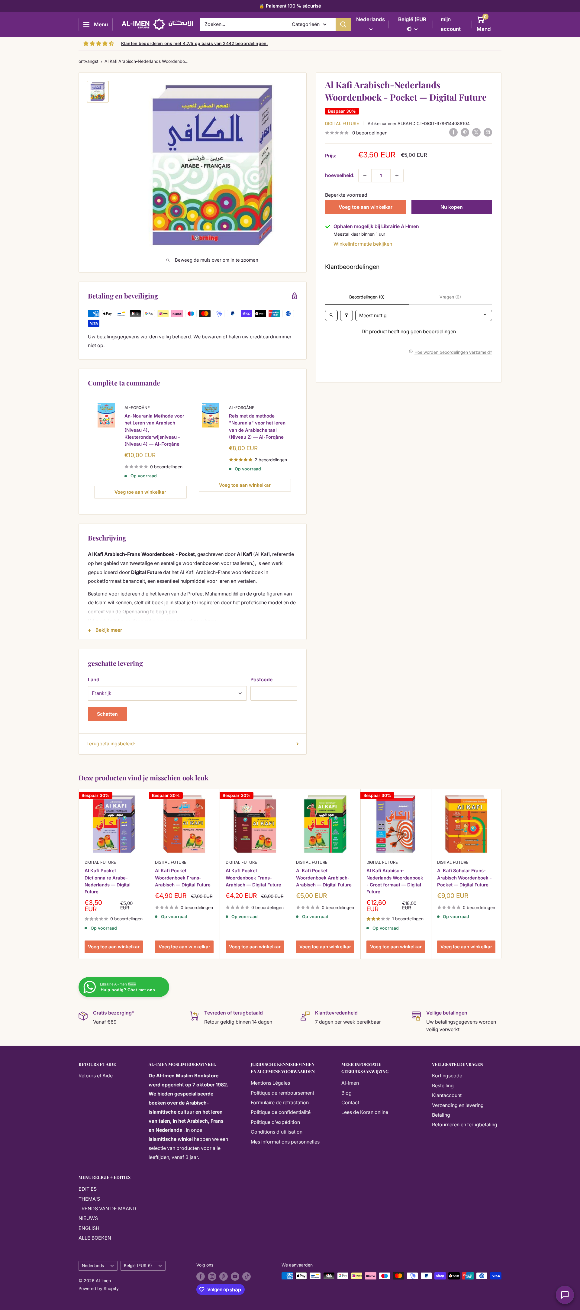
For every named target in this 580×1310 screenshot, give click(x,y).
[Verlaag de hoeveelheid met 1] (365, 175)
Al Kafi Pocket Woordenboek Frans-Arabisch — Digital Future (183, 878)
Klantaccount (447, 1095)
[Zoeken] (343, 24)
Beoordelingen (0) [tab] (367, 296)
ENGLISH (89, 1228)
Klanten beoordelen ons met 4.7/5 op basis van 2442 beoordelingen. (194, 43)
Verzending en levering (458, 1105)
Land (93, 679)
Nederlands (93, 1265)
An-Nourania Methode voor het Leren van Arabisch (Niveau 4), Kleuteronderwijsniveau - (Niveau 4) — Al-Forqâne (154, 430)
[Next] (501, 874)
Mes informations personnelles (285, 1142)
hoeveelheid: (340, 175)
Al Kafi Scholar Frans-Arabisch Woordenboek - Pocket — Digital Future (464, 878)
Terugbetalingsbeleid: (110, 744)
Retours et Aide (96, 1076)
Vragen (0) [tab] (450, 296)
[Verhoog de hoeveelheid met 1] (397, 175)
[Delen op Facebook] (453, 132)
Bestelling (443, 1086)
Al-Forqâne (137, 407)
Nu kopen (451, 207)
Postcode (261, 679)
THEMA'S (89, 1199)
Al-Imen (350, 1083)
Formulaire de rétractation (280, 1102)
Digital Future (342, 123)
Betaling (441, 1115)
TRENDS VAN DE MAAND (107, 1208)
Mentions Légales (270, 1083)
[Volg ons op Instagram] (212, 1276)
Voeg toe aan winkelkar (365, 207)
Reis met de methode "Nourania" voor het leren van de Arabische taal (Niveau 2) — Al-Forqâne (257, 426)
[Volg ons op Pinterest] (223, 1276)
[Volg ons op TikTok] (246, 1276)
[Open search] (331, 315)
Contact (350, 1102)
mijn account (451, 24)
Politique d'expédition (275, 1122)
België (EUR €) (138, 1265)
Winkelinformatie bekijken (363, 244)
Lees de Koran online (364, 1112)
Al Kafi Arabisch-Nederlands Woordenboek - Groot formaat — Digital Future (394, 881)
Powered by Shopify (99, 1288)
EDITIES (88, 1189)
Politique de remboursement (282, 1093)
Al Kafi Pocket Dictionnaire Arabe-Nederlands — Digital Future (107, 881)
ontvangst (88, 61)
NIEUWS (88, 1218)
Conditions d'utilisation (276, 1132)
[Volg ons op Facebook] (200, 1276)
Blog (346, 1093)
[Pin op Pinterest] (465, 132)
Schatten (107, 714)
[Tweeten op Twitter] (476, 132)
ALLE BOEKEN (95, 1238)
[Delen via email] (488, 132)
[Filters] (346, 315)
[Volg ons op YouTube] (235, 1276)
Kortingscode (447, 1076)
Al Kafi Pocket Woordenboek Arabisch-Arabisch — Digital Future (324, 878)
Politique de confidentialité (281, 1112)
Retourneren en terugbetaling (464, 1124)
